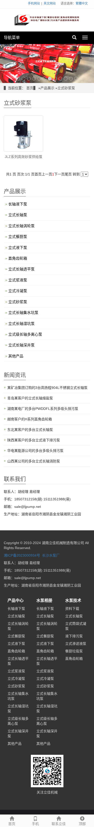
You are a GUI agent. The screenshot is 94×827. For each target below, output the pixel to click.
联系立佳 (59, 824)
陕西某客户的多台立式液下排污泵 (33, 440)
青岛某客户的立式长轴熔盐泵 (30, 398)
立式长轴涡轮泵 (21, 226)
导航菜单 (12, 37)
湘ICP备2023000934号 (22, 555)
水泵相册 (44, 600)
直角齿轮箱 (17, 258)
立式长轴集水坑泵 (23, 312)
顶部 (82, 824)
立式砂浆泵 (66, 88)
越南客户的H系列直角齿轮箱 (29, 419)
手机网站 (34, 3)
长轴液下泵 (17, 204)
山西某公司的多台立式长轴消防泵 (33, 461)
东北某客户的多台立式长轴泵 (30, 430)
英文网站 (50, 3)
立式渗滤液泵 (75, 644)
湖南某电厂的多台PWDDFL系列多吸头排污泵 (42, 409)
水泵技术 (73, 600)
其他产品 (15, 356)
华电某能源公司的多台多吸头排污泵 (35, 451)
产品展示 (47, 88)
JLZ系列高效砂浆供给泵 (23, 157)
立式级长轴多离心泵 (25, 334)
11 (71, 78)
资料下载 (72, 609)
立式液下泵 (17, 247)
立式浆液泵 (17, 280)
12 (76, 78)
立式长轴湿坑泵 (21, 323)
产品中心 (16, 600)
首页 (29, 88)
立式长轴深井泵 (21, 345)
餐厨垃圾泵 (74, 651)
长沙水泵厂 (51, 555)
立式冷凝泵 (17, 291)
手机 (35, 824)
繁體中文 (82, 3)
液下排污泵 (74, 636)
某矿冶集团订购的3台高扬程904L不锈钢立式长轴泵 (47, 388)
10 (65, 78)
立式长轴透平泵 (21, 269)
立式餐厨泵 (17, 236)
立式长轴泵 (17, 215)
